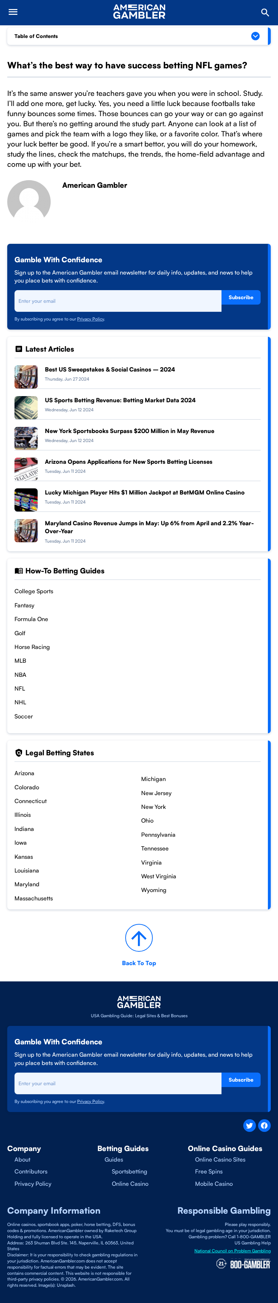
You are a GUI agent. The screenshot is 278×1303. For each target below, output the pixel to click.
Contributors (30, 1171)
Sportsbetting (129, 1171)
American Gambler (94, 185)
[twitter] (249, 1125)
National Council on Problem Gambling (232, 1250)
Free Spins (209, 1171)
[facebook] (264, 1125)
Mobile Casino (214, 1183)
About (22, 1159)
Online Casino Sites (220, 1159)
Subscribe (241, 297)
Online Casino (130, 1183)
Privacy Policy (90, 319)
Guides (114, 1159)
